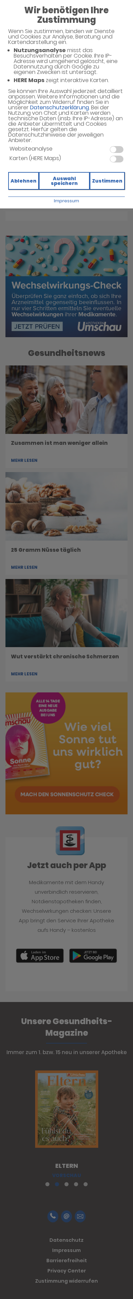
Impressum (66, 201)
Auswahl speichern (64, 181)
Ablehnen (23, 180)
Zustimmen (107, 180)
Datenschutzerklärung (59, 107)
